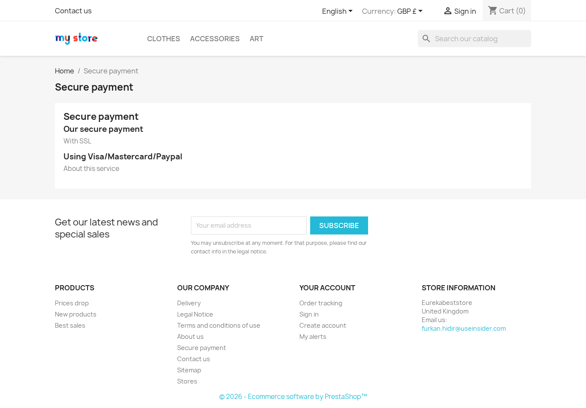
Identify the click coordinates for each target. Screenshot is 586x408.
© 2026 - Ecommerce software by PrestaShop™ (293, 396)
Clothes (163, 38)
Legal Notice (195, 314)
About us (190, 336)
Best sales (70, 325)
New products (76, 314)
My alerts (312, 336)
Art (256, 38)
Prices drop (72, 303)
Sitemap (189, 370)
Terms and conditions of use (218, 325)
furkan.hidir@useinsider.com (464, 328)
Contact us (73, 10)
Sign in (309, 314)
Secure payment (201, 348)
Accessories (215, 38)
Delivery (189, 303)
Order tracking (320, 303)
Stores (187, 381)
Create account (322, 325)
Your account (327, 287)
